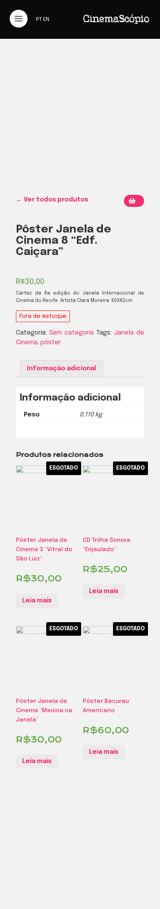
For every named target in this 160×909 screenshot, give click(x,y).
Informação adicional (61, 368)
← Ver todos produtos (52, 199)
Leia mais (37, 600)
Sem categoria (71, 333)
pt (39, 19)
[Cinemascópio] (116, 25)
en (46, 19)
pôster (50, 342)
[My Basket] (134, 201)
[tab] (61, 368)
